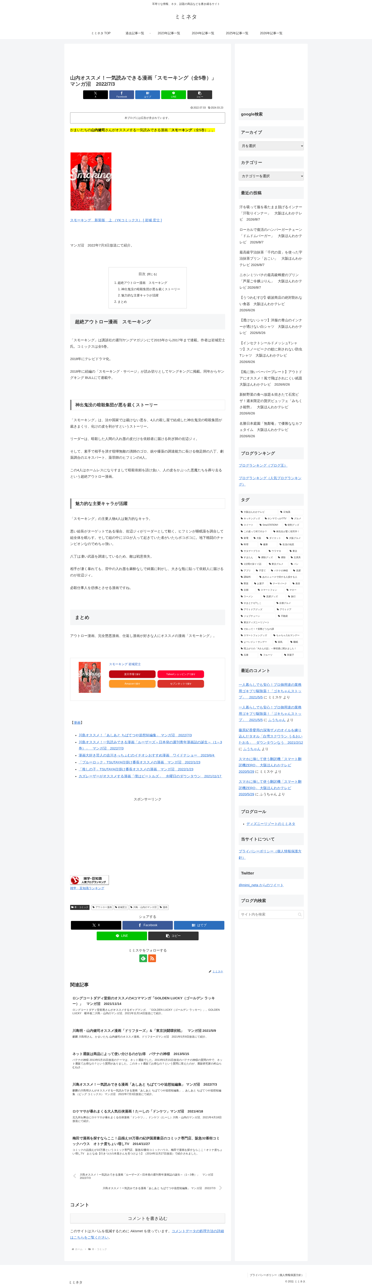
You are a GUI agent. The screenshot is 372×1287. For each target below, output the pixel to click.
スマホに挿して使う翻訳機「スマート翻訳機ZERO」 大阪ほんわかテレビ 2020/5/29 (270, 765)
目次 (142, 274)
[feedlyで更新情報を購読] (143, 958)
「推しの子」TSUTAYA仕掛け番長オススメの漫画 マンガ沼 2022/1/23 (136, 769)
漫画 (77, 723)
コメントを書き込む (148, 1218)
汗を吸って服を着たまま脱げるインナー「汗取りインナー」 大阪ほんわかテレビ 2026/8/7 (270, 213)
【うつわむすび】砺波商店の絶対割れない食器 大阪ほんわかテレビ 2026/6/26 (270, 304)
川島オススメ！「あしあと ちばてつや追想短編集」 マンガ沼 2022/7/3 (135, 735)
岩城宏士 (122, 907)
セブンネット (177, 683)
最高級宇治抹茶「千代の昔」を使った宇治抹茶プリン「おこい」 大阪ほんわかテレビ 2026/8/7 (270, 258)
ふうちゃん (277, 720)
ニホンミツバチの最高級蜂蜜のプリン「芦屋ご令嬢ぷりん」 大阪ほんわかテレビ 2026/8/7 (270, 281)
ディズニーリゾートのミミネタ (270, 824)
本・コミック (81, 907)
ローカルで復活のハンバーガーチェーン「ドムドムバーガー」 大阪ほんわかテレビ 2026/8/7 (270, 236)
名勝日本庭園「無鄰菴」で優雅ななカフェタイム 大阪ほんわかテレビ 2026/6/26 (270, 430)
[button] (199, 94)
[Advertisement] (147, 59)
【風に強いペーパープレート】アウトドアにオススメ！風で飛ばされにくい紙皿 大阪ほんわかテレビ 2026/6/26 (271, 378)
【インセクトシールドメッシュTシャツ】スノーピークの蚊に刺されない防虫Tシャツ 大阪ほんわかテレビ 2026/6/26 (270, 352)
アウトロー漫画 (104, 907)
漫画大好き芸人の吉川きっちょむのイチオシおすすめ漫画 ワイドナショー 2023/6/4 (147, 755)
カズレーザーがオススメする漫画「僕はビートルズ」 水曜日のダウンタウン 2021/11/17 (150, 776)
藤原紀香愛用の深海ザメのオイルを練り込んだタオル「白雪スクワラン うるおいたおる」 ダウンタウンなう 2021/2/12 (271, 736)
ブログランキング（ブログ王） (263, 465)
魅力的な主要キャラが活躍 (139, 295)
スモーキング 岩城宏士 (125, 664)
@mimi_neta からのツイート (261, 885)
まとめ (122, 301)
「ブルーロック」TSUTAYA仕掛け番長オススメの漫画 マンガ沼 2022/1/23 (139, 762)
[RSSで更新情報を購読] (152, 958)
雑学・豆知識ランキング (87, 888)
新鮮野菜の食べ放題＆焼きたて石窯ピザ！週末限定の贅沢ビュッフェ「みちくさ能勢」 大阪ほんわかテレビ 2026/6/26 (270, 404)
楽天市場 (129, 674)
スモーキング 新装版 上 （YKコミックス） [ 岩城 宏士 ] (116, 220)
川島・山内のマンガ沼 (145, 907)
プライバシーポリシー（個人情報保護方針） (277, 1275)
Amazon (129, 683)
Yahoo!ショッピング (177, 674)
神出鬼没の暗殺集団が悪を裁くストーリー (150, 289)
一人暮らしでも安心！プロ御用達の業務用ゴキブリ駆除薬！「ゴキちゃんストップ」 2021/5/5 (270, 691)
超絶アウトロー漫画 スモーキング (142, 282)
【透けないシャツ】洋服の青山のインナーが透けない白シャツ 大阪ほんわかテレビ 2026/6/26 (270, 326)
